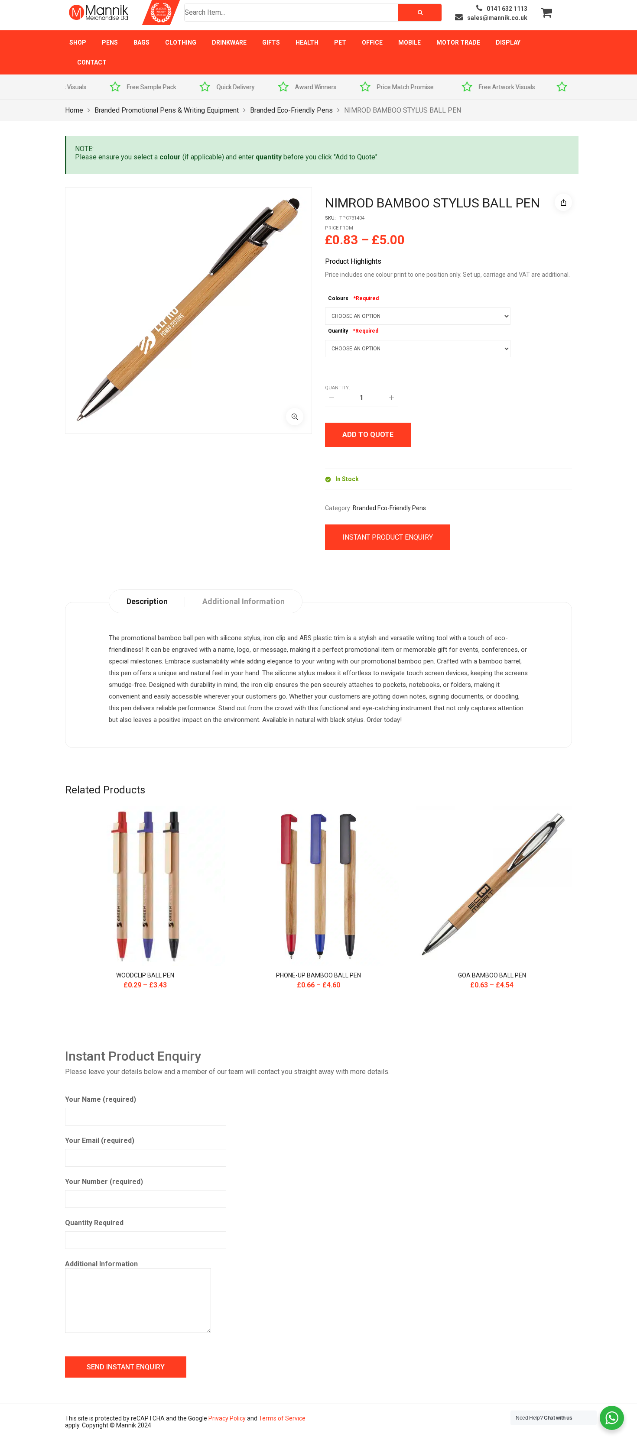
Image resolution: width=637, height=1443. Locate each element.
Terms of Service (282, 1418)
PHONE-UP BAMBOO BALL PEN (318, 975)
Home (74, 110)
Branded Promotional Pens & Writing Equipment (166, 110)
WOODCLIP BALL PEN (145, 975)
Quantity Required (94, 1223)
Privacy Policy (227, 1418)
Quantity (338, 331)
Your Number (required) (104, 1182)
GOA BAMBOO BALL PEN (492, 975)
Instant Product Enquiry (387, 537)
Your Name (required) (100, 1099)
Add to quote (367, 434)
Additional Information (101, 1264)
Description (147, 601)
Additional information (243, 601)
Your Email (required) (99, 1140)
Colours (338, 298)
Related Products (105, 790)
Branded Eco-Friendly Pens (291, 110)
